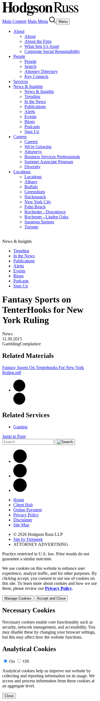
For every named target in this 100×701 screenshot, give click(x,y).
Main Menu (38, 21)
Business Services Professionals (52, 156)
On (12, 661)
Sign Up (31, 131)
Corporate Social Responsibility (52, 51)
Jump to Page (14, 436)
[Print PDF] (19, 390)
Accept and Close (51, 598)
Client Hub (23, 504)
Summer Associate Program (48, 161)
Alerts (29, 111)
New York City (37, 201)
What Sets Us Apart (41, 46)
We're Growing (37, 146)
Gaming (20, 426)
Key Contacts (36, 76)
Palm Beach (35, 206)
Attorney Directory (41, 71)
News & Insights (28, 86)
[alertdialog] (50, 653)
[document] (50, 653)
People (19, 56)
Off (26, 661)
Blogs (29, 121)
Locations (22, 171)
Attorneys (33, 151)
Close (9, 696)
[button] (19, 403)
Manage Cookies (17, 598)
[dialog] (50, 583)
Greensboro (34, 191)
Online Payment (27, 509)
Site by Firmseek (28, 539)
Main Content (14, 21)
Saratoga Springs (39, 221)
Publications (35, 106)
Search (30, 66)
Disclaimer (22, 519)
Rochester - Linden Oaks (46, 216)
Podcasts (32, 126)
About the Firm (37, 41)
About (18, 31)
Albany (31, 181)
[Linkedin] (20, 461)
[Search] (52, 21)
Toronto (31, 226)
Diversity (32, 166)
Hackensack (35, 196)
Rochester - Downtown (45, 211)
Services (20, 81)
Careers (20, 136)
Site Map (21, 524)
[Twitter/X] (20, 475)
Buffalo (31, 186)
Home (18, 499)
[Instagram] (20, 490)
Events (30, 116)
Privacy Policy (26, 514)
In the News (35, 101)
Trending (32, 96)
